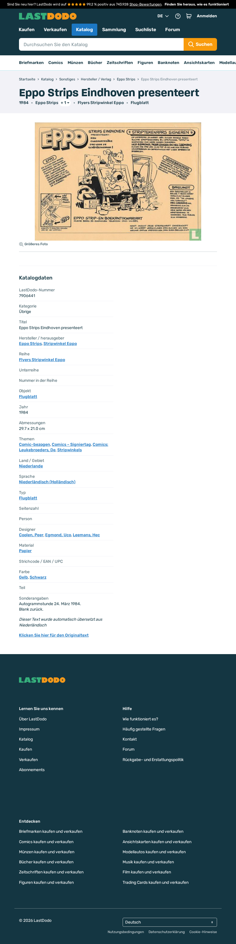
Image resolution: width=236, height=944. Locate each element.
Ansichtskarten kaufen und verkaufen (157, 841)
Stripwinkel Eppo (60, 343)
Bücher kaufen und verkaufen (46, 862)
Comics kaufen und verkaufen (46, 841)
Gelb (23, 577)
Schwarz (38, 577)
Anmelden (207, 16)
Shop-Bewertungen (145, 4)
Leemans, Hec (86, 535)
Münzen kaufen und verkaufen (46, 851)
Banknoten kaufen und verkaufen (153, 831)
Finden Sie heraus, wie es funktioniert (197, 4)
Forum (172, 29)
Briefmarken (31, 62)
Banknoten (168, 62)
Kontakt (130, 739)
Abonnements (32, 769)
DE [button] (160, 16)
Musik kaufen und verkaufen (148, 862)
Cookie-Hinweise (203, 932)
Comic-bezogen (34, 444)
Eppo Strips (46, 102)
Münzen (75, 62)
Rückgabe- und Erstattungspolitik (153, 759)
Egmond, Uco (58, 535)
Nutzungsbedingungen (126, 932)
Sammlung (114, 29)
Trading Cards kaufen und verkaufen (156, 882)
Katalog (84, 29)
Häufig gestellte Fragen (144, 729)
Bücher (95, 62)
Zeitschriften (120, 62)
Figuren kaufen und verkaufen (46, 882)
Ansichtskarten (199, 62)
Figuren (145, 62)
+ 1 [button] (63, 102)
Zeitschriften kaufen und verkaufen (51, 872)
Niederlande (31, 466)
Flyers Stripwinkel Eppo (101, 102)
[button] (189, 16)
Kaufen (27, 29)
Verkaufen (55, 29)
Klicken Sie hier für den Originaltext (54, 635)
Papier (25, 550)
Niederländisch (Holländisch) (47, 481)
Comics (55, 62)
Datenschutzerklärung (167, 932)
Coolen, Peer (31, 535)
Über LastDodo (33, 719)
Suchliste (145, 29)
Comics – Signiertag (71, 444)
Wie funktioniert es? (140, 719)
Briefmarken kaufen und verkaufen (50, 831)
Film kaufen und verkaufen (147, 872)
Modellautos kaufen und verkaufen (154, 851)
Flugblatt (140, 102)
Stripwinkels (69, 450)
